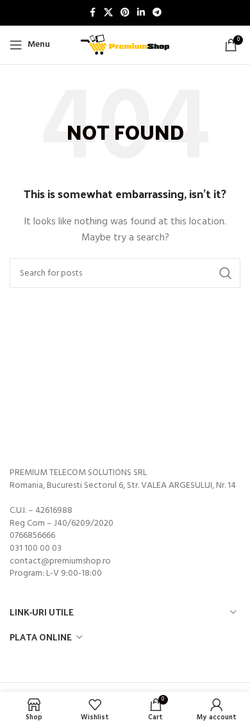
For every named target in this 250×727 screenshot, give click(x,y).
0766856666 (32, 535)
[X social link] (108, 13)
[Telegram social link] (157, 13)
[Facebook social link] (92, 13)
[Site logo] (125, 45)
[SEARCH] (225, 273)
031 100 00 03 (36, 548)
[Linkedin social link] (141, 13)
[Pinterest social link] (125, 13)
